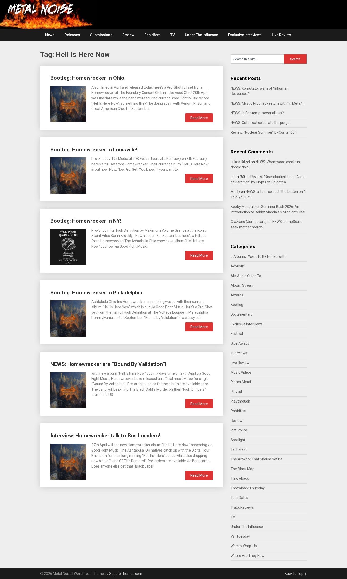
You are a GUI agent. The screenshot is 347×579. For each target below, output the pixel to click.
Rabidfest (152, 35)
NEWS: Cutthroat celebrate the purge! (260, 123)
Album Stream (242, 285)
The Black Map (242, 469)
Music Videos (241, 372)
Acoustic (238, 266)
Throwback (240, 478)
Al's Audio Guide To (246, 276)
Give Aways (240, 343)
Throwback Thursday (248, 488)
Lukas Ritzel (240, 162)
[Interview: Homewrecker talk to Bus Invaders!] (68, 461)
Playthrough (240, 401)
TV (172, 35)
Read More (199, 118)
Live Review (281, 35)
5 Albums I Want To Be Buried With (258, 256)
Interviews (239, 353)
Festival (237, 334)
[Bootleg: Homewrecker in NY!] (68, 246)
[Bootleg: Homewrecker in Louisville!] (68, 175)
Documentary (242, 314)
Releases (72, 35)
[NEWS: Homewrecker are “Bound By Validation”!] (68, 389)
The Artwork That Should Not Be (256, 459)
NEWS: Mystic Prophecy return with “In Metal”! (267, 103)
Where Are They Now (247, 556)
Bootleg (237, 305)
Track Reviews (242, 507)
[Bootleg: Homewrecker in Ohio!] (68, 103)
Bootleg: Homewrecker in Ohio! (88, 78)
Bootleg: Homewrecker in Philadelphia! (97, 293)
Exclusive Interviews (245, 35)
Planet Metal (241, 382)
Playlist (236, 392)
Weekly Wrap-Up (244, 546)
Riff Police (239, 430)
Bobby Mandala (243, 207)
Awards (237, 295)
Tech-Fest (239, 449)
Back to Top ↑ (296, 574)
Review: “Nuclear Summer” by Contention (264, 132)
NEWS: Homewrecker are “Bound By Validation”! (108, 364)
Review (128, 35)
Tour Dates (239, 498)
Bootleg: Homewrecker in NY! (85, 221)
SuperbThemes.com (125, 574)
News (49, 35)
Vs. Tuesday (240, 536)
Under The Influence (201, 35)
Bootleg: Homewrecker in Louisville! (93, 150)
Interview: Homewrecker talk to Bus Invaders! (105, 435)
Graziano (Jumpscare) (249, 222)
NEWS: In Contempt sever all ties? (257, 113)
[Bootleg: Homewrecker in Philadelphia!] (68, 317)
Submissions (101, 35)
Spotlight (238, 440)
